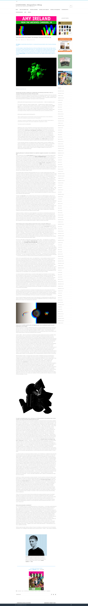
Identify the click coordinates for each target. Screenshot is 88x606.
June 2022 (59, 132)
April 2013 (59, 251)
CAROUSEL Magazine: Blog (29, 5)
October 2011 (60, 286)
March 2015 (60, 212)
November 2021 (60, 148)
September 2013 (60, 240)
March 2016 (60, 203)
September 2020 (60, 180)
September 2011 (60, 288)
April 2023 (59, 109)
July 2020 (59, 185)
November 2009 (60, 320)
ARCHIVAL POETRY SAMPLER (44, 9)
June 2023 (59, 104)
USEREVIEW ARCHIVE (19, 12)
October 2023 (60, 95)
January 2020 (60, 189)
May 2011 (59, 295)
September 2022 (60, 125)
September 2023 (60, 97)
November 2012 (60, 263)
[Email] (55, 594)
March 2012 (60, 279)
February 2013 (60, 256)
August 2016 (60, 196)
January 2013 (60, 258)
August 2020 (60, 182)
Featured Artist (30, 39)
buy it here (42, 569)
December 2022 (60, 118)
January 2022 (60, 143)
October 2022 (60, 123)
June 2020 (59, 187)
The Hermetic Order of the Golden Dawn (30, 242)
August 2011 (60, 290)
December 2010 (60, 304)
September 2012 (60, 267)
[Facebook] (51, 594)
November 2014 (60, 219)
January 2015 (60, 217)
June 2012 (59, 272)
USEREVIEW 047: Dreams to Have (50, 602)
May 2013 (59, 249)
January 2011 (60, 302)
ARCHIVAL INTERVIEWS (34, 9)
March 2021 (60, 166)
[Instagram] (17, 1)
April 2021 (59, 164)
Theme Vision (24, 604)
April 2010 (59, 309)
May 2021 (59, 162)
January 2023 (60, 116)
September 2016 (60, 194)
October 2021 (60, 150)
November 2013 (60, 235)
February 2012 (60, 281)
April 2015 (59, 210)
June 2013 (59, 247)
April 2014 (59, 226)
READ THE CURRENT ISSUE (24, 9)
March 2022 (60, 139)
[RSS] (53, 594)
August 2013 (60, 242)
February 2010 (60, 313)
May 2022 (59, 134)
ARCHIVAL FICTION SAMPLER (55, 9)
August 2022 (60, 127)
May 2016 (59, 201)
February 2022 (60, 141)
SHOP (25, 12)
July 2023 (59, 102)
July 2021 (59, 157)
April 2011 (59, 297)
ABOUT (17, 9)
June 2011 (59, 293)
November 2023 (60, 93)
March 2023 (60, 111)
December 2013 (60, 233)
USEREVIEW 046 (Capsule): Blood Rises (23, 602)
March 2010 (60, 311)
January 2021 (60, 171)
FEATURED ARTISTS (65, 9)
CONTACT (29, 12)
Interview (33, 39)
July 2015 (59, 205)
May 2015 (59, 208)
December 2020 (60, 173)
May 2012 (59, 274)
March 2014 (60, 228)
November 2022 (60, 120)
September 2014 (60, 224)
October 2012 (60, 265)
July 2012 (59, 270)
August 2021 (60, 155)
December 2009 (60, 318)
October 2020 (60, 178)
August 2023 (60, 100)
